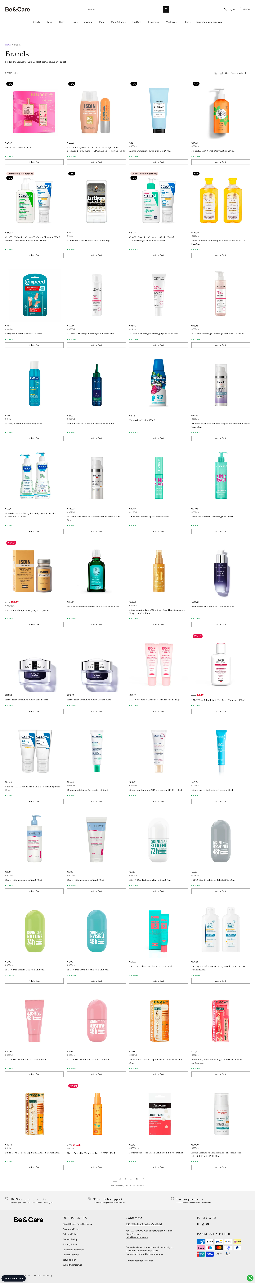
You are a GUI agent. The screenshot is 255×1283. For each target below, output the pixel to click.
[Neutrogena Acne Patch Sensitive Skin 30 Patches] (158, 1112)
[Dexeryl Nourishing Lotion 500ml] (34, 839)
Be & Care (26, 1275)
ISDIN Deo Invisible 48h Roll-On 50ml (88, 969)
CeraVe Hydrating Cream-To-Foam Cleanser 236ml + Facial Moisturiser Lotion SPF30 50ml (33, 238)
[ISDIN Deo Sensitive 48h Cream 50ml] (34, 1019)
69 (137, 1178)
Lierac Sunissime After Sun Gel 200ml (150, 150)
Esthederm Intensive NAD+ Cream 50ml (89, 699)
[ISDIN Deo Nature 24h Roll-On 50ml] (34, 929)
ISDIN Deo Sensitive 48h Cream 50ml (25, 1059)
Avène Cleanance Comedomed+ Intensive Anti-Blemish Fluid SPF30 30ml (216, 1154)
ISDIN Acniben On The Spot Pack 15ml (150, 966)
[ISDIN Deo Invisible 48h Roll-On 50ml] (96, 929)
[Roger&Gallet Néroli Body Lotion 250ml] (220, 110)
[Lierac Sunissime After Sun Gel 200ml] (158, 110)
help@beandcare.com (137, 1237)
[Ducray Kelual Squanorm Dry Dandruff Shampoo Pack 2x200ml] (220, 929)
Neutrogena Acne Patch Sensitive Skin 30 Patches (156, 1152)
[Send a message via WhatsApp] (250, 1278)
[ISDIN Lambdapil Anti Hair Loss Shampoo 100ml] (220, 662)
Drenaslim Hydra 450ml (142, 420)
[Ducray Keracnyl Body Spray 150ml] (34, 383)
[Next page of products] (143, 1179)
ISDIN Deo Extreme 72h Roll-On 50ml (150, 879)
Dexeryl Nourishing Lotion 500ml (23, 879)
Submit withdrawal (72, 1264)
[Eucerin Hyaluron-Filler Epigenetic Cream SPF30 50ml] (96, 476)
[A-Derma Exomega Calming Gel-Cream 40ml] (96, 293)
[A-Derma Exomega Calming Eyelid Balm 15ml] (158, 293)
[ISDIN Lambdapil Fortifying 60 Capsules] (34, 569)
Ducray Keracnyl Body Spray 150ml (24, 423)
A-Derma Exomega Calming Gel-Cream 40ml (91, 333)
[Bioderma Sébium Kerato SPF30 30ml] (96, 749)
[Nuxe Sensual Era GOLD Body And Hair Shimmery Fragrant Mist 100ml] (158, 569)
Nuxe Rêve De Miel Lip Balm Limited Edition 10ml (32, 1152)
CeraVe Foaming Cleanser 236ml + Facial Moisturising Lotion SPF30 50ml (151, 238)
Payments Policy (71, 1229)
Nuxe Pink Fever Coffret (18, 147)
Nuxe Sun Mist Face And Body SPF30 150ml (91, 1152)
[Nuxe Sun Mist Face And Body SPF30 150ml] (96, 1112)
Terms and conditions (73, 1249)
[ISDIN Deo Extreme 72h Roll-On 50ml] (158, 839)
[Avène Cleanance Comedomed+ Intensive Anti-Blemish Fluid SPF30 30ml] (220, 1112)
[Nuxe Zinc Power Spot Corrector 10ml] (158, 476)
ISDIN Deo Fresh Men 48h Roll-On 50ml (213, 879)
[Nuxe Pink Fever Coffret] (34, 110)
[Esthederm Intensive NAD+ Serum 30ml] (220, 569)
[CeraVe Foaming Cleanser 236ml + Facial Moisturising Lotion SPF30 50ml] (158, 200)
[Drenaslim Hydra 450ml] (158, 383)
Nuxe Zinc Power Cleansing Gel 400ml (212, 516)
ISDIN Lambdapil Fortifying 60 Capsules (27, 610)
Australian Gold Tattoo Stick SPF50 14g (88, 240)
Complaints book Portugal (139, 1260)
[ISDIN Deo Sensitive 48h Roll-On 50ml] (96, 1019)
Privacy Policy (69, 1244)
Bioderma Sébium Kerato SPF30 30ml (87, 789)
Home (8, 45)
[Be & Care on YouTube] (207, 1224)
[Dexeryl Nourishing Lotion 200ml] (96, 839)
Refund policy (69, 1259)
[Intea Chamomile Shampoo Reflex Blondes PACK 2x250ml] (220, 200)
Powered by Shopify (43, 1275)
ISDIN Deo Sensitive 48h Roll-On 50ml (88, 1059)
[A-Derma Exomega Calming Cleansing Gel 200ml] (220, 293)
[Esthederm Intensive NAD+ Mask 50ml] (34, 662)
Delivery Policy (70, 1234)
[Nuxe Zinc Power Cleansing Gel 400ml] (220, 476)
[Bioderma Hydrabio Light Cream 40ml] (220, 749)
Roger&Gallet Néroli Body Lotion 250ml (212, 150)
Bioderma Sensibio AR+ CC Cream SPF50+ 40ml (155, 789)
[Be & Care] (17, 9)
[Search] (166, 9)
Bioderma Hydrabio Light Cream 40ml (212, 789)
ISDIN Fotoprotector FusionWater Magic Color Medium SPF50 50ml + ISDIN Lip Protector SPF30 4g (96, 149)
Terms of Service (70, 1254)
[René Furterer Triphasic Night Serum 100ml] (96, 383)
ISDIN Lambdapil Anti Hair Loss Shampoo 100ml (218, 699)
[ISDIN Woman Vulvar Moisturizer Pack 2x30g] (158, 662)
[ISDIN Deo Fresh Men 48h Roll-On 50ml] (220, 839)
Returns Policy (69, 1239)
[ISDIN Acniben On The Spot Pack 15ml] (158, 929)
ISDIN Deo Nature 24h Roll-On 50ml (25, 969)
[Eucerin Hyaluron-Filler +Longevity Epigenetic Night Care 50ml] (220, 383)
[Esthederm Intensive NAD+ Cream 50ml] (96, 662)
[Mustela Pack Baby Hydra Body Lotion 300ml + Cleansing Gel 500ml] (34, 476)
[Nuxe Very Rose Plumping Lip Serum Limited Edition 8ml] (220, 1019)
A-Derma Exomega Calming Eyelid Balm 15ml (154, 333)
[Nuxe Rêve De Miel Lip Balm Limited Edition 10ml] (34, 1112)
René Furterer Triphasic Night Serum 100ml (91, 423)
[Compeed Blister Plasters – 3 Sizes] (34, 293)
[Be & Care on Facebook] (198, 1224)
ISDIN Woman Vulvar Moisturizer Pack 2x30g (154, 699)
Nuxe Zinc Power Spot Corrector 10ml (149, 516)
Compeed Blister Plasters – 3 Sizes (23, 333)
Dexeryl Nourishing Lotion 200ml (85, 879)
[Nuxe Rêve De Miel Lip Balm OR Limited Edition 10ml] (158, 1019)
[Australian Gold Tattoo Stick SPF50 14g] (96, 200)
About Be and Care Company (77, 1224)
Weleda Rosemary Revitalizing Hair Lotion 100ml (93, 606)
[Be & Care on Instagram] (203, 1224)
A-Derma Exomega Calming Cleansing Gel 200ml (218, 333)
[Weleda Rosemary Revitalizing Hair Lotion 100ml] (96, 569)
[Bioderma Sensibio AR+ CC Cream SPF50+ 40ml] (158, 749)
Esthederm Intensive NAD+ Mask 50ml (26, 699)
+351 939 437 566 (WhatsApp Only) (144, 1224)
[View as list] (221, 73)
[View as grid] (216, 73)
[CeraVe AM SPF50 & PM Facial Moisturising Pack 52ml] (34, 749)
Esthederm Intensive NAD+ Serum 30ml (213, 606)
